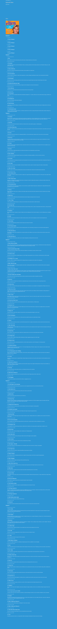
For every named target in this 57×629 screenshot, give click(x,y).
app (10, 0)
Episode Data (9, 2)
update (6, 20)
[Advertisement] (28, 11)
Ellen (7, 18)
